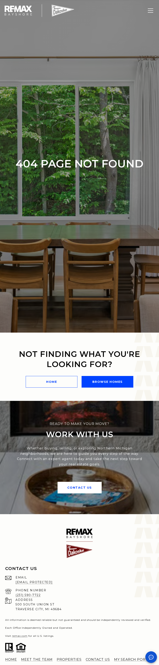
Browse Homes (107, 382)
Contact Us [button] (79, 487)
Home (51, 382)
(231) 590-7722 (28, 595)
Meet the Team (37, 659)
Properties (69, 659)
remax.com (20, 635)
